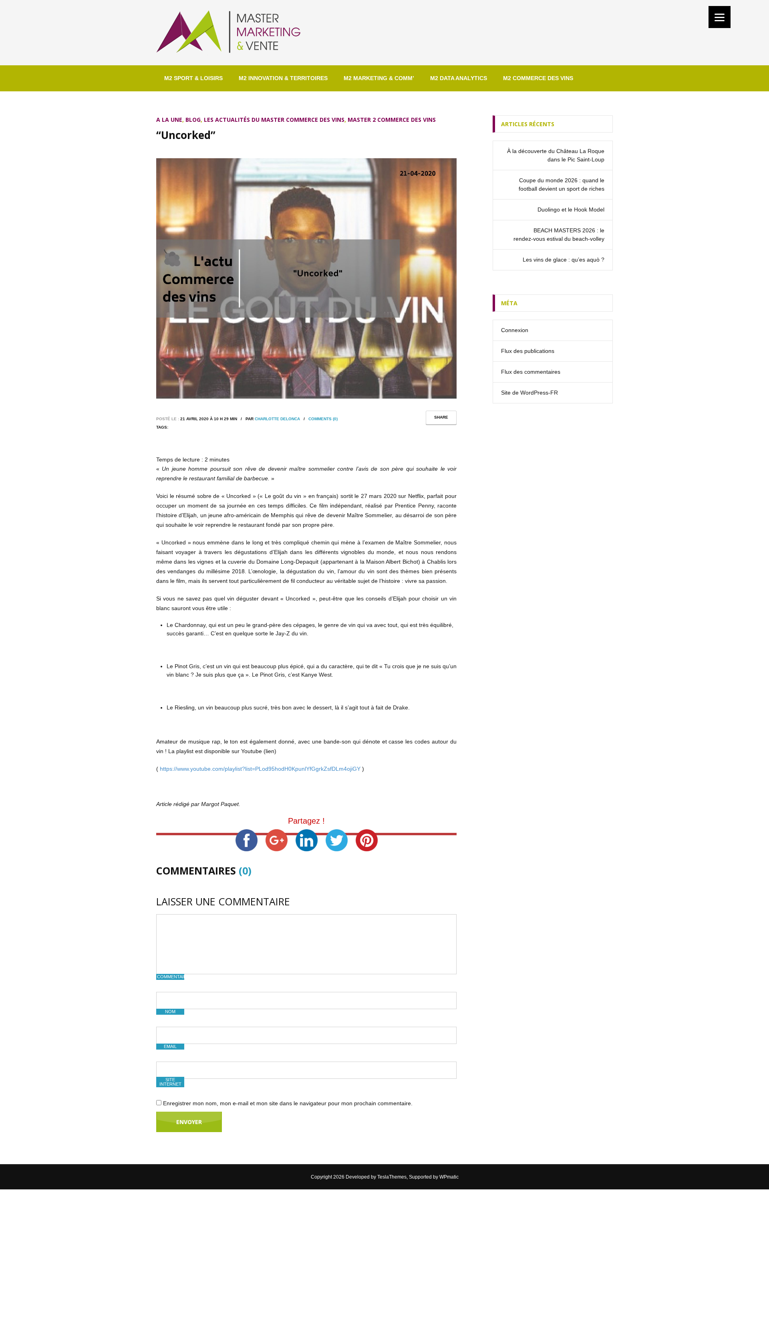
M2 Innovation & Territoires (283, 78)
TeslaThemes (392, 1177)
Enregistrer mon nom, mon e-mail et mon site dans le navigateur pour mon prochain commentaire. (288, 1103)
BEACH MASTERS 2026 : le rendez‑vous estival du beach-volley (558, 234)
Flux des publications (527, 351)
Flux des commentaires (530, 372)
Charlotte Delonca (277, 419)
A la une (169, 119)
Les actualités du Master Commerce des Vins (274, 119)
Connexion (514, 330)
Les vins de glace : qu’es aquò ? (563, 259)
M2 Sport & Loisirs (193, 78)
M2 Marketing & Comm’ (379, 78)
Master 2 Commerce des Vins (392, 119)
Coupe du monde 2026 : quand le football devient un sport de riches (561, 184)
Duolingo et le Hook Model (570, 209)
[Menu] (720, 17)
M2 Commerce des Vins (538, 78)
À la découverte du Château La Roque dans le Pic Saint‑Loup (555, 155)
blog (193, 119)
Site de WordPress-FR (529, 392)
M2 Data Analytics (458, 78)
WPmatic (449, 1177)
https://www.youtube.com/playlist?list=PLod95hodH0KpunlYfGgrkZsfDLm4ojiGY (260, 769)
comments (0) (323, 419)
